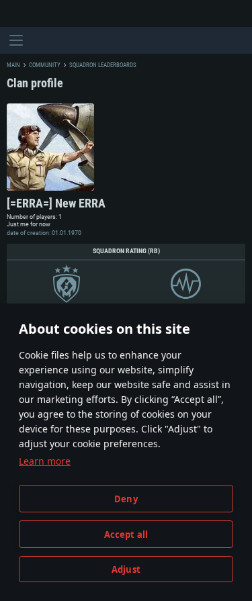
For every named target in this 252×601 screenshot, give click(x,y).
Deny (126, 499)
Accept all (126, 534)
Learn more (45, 461)
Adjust (126, 569)
